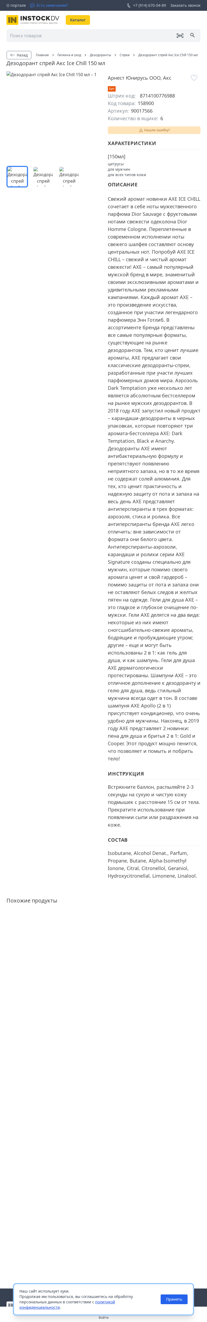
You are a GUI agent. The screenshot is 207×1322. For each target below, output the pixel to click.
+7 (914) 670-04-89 (149, 5)
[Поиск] (193, 35)
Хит (112, 88)
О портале (16, 5)
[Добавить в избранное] (194, 77)
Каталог (78, 19)
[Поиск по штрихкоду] (180, 35)
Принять (174, 1299)
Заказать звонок (185, 5)
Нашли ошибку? (157, 130)
